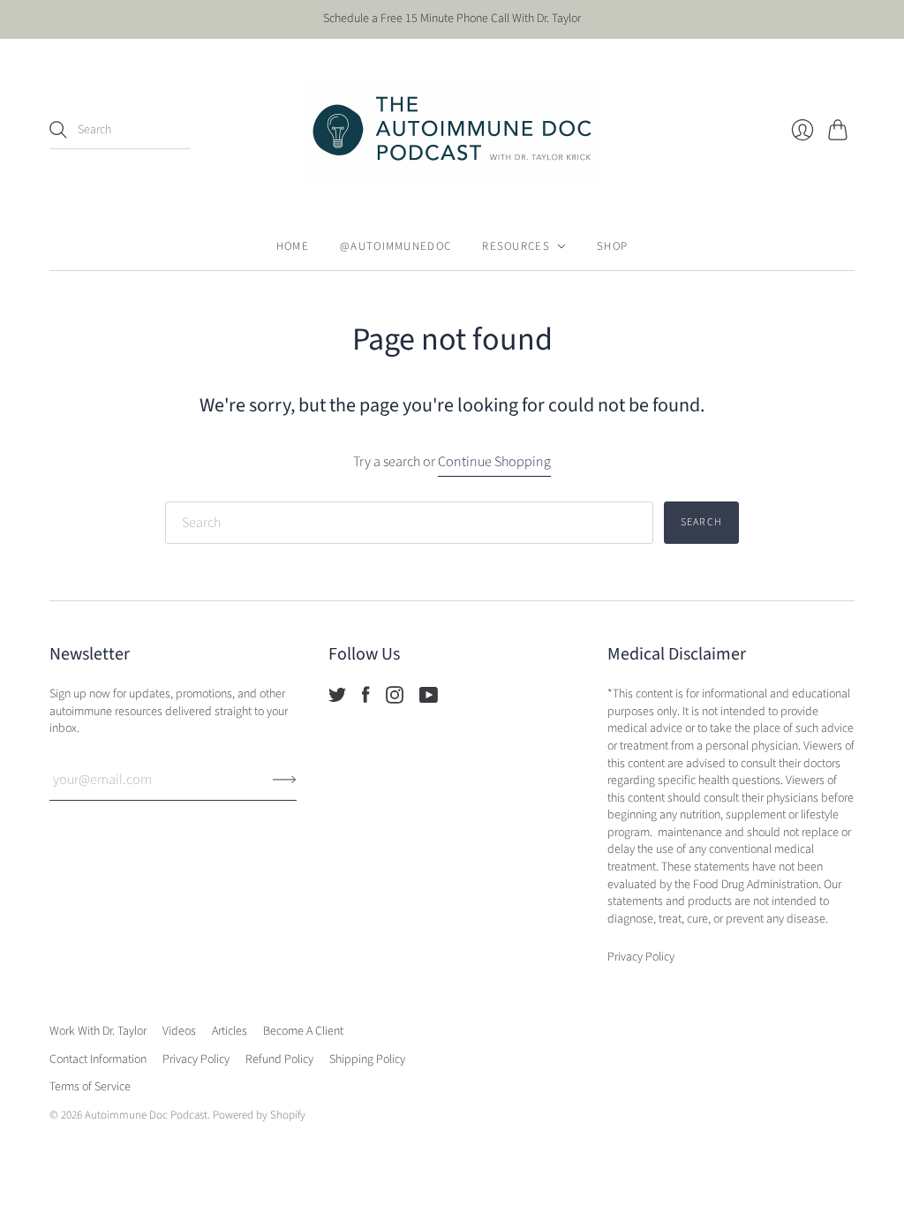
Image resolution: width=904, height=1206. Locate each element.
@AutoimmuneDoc (395, 246)
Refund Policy (279, 1059)
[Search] (58, 130)
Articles (229, 1031)
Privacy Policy (196, 1059)
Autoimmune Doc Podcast (146, 1115)
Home (292, 246)
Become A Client (303, 1031)
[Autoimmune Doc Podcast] (452, 130)
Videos (179, 1031)
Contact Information (98, 1059)
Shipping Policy (367, 1059)
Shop (612, 246)
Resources (516, 246)
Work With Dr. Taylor (98, 1031)
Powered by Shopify (259, 1115)
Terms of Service (90, 1087)
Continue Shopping (494, 461)
